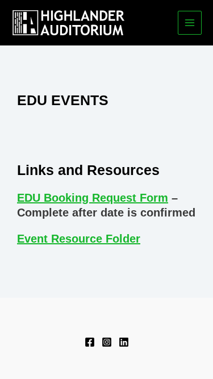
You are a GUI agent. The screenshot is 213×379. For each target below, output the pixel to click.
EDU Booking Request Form (92, 197)
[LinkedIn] (124, 342)
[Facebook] (90, 342)
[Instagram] (107, 342)
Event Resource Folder (78, 238)
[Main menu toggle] (190, 23)
